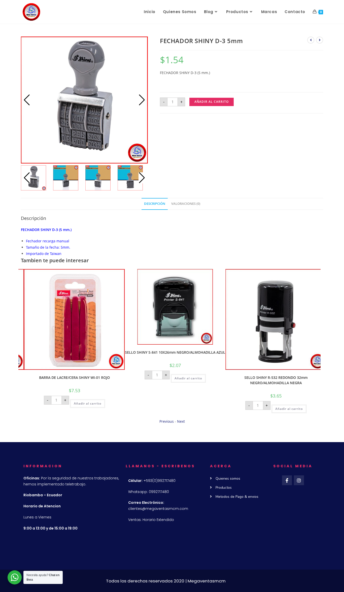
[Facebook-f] (287, 480)
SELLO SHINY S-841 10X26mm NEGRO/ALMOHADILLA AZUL (169, 352)
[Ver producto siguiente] (319, 40)
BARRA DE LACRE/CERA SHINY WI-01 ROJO (68, 377)
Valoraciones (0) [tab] (185, 204)
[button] (142, 100)
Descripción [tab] (154, 204)
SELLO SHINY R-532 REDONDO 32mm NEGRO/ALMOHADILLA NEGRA (270, 380)
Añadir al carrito (211, 102)
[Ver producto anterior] (310, 40)
